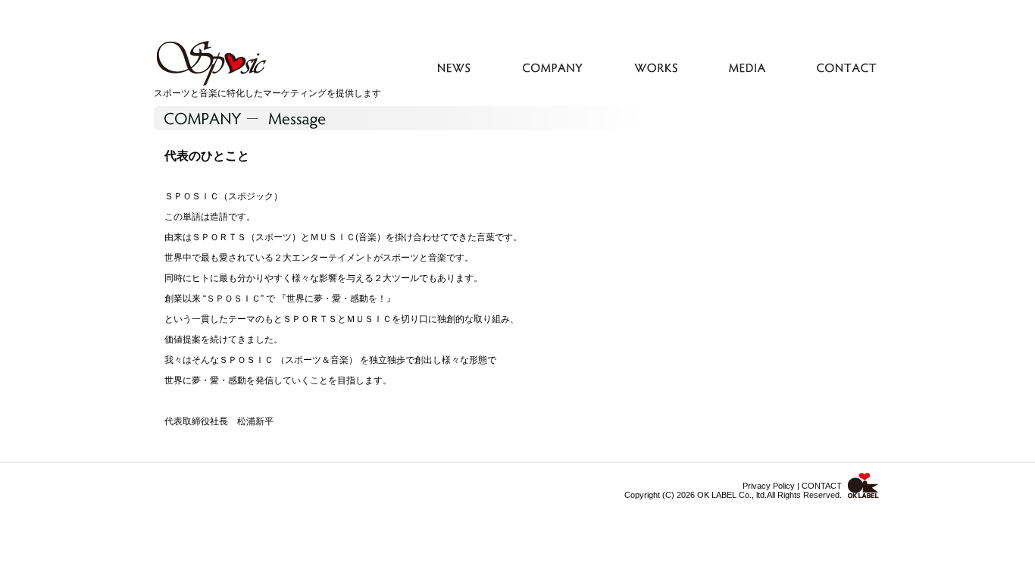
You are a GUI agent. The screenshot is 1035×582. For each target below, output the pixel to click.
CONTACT (822, 485)
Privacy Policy (769, 485)
